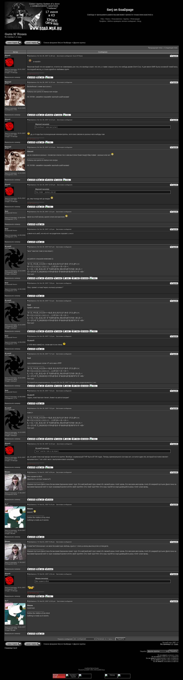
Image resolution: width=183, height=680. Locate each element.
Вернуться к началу (12, 77)
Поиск (107, 19)
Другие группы (79, 42)
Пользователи (117, 19)
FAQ (102, 19)
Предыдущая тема (155, 48)
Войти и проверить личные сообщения (122, 21)
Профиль (102, 21)
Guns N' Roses (16, 34)
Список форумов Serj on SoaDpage (57, 42)
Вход (139, 21)
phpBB (87, 670)
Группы (126, 19)
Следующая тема (170, 48)
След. (20, 37)
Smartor (97, 668)
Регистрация (135, 19)
